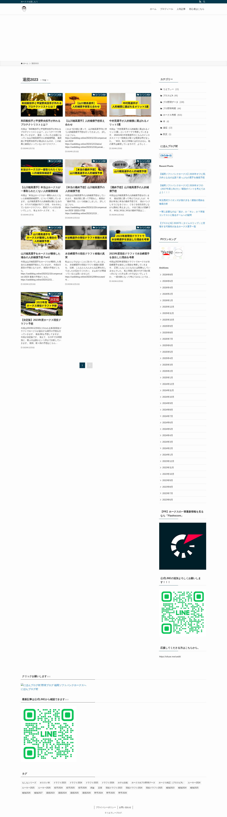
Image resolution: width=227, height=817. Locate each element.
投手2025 (70, 788)
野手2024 (98, 793)
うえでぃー (171, 89)
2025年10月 (168, 319)
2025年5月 (167, 352)
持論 (92, 788)
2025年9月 (167, 326)
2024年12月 (168, 384)
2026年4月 (167, 287)
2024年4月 (167, 435)
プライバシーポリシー (106, 807)
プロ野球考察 (172, 108)
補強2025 (194, 788)
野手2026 (122, 793)
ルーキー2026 (44, 788)
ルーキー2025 (28, 788)
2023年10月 (168, 474)
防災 (167, 134)
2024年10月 (168, 397)
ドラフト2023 (60, 782)
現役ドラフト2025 (154, 788)
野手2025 (110, 793)
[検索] (204, 1)
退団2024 (62, 793)
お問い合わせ (125, 807)
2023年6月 (167, 499)
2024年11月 (168, 390)
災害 (100, 788)
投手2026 (82, 788)
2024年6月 (167, 422)
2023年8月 (167, 487)
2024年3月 (167, 442)
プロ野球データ (173, 102)
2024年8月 (167, 409)
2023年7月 (167, 493)
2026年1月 (167, 300)
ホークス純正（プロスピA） (171, 782)
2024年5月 (167, 429)
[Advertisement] (113, 37)
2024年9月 (167, 403)
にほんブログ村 (29, 689)
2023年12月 (168, 461)
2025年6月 (167, 345)
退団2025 (74, 793)
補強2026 (26, 793)
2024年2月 (167, 448)
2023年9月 (167, 480)
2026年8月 (167, 274)
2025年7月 (167, 339)
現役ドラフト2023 (114, 788)
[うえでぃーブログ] (24, 9)
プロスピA (170, 95)
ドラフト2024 (76, 782)
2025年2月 (167, 371)
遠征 (167, 127)
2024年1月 (167, 454)
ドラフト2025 (92, 782)
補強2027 (38, 793)
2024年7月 (167, 416)
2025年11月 (168, 313)
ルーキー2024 (194, 782)
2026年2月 (167, 294)
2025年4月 (167, 358)
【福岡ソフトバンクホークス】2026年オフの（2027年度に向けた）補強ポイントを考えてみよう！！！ (182, 189)
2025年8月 (167, 332)
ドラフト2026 (108, 782)
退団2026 (86, 793)
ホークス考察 (172, 115)
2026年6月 (167, 281)
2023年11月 (168, 467)
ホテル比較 (123, 782)
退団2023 (50, 793)
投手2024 (58, 788)
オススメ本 (45, 782)
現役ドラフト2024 (134, 788)
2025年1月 (167, 377)
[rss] (200, 1)
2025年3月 (167, 364)
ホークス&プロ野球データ (143, 782)
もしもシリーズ (29, 782)
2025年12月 (168, 306)
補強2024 (182, 788)
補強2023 (170, 788)
